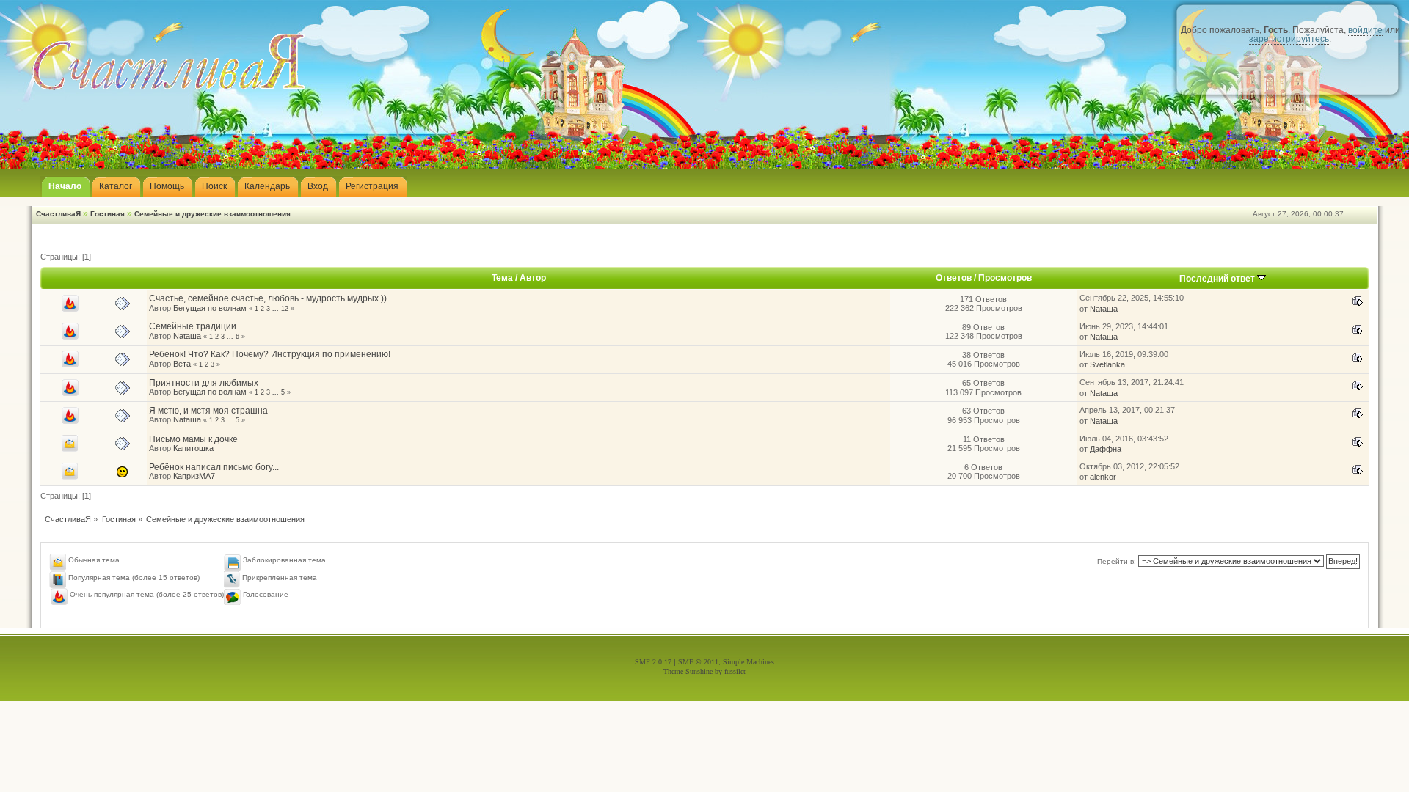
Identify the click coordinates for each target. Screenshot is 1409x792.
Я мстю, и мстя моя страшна (208, 411)
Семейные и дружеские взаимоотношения (212, 214)
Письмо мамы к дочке (193, 439)
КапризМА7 (194, 476)
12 (284, 308)
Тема (502, 278)
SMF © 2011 (698, 662)
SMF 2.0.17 (653, 662)
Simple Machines (748, 662)
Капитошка (193, 448)
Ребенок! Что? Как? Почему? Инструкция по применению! (269, 354)
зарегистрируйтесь (1289, 39)
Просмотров (1005, 278)
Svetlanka (1107, 364)
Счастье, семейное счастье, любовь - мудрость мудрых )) (268, 298)
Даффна (1105, 448)
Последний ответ (1218, 279)
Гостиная (107, 214)
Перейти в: (1116, 561)
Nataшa (1104, 308)
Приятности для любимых (203, 383)
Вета (182, 363)
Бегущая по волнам (210, 308)
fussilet (735, 671)
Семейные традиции (192, 326)
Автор (533, 278)
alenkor (1103, 476)
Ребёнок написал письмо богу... (214, 467)
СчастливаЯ (58, 214)
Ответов (954, 278)
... (276, 308)
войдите (1365, 30)
